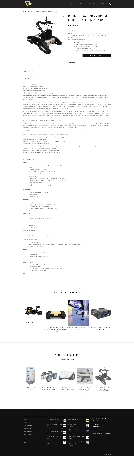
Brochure (25, 273)
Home (70, 3)
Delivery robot (31, 387)
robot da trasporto (28, 425)
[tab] (28, 71)
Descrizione (27, 71)
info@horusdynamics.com (100, 430)
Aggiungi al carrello (97, 55)
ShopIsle (24, 454)
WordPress (33, 454)
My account (92, 3)
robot (28, 11)
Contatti (101, 3)
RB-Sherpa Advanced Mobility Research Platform (85, 389)
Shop (76, 3)
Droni (25, 442)
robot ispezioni (79, 60)
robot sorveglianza (28, 431)
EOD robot (72, 62)
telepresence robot (28, 434)
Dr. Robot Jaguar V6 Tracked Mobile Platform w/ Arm (103, 389)
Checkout (83, 3)
